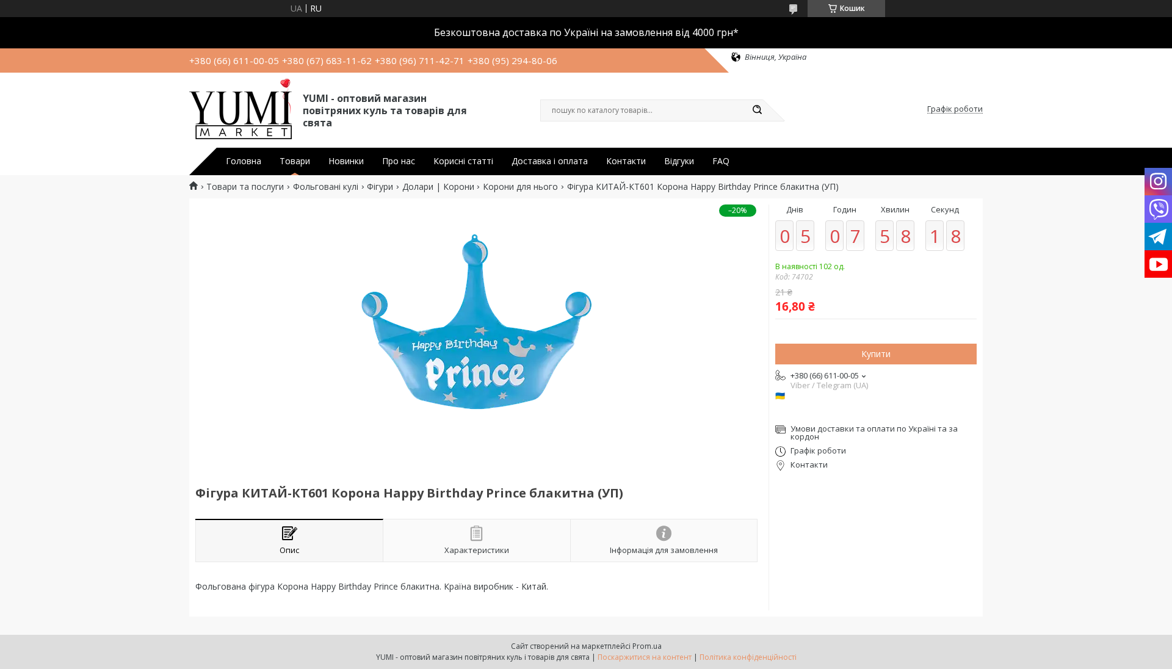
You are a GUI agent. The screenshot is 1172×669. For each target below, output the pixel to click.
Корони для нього (520, 186)
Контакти (626, 161)
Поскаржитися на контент (645, 657)
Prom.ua (647, 646)
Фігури (380, 186)
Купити (876, 354)
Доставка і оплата (550, 161)
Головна (243, 161)
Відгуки (679, 161)
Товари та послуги (245, 186)
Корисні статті (463, 161)
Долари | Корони (438, 186)
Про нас (398, 161)
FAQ (720, 161)
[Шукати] (757, 110)
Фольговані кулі (325, 186)
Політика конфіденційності (748, 657)
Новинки (346, 161)
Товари (295, 161)
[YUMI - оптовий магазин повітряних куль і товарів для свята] (240, 109)
